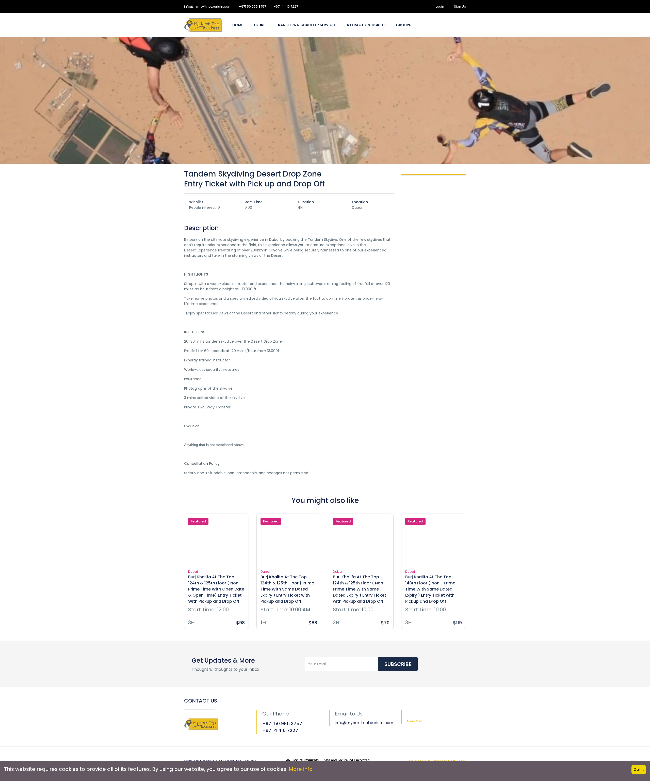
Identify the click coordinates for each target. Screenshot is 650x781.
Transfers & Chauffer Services (306, 24)
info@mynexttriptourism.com (208, 6)
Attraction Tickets (366, 24)
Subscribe (397, 664)
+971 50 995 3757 (252, 6)
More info (301, 769)
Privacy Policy (414, 721)
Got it (638, 769)
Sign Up (460, 6)
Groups (403, 24)
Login (440, 6)
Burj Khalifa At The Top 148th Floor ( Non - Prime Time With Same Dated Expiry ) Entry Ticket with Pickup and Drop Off (430, 589)
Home (237, 24)
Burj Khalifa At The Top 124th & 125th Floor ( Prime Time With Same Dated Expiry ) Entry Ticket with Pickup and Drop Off (287, 589)
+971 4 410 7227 (285, 6)
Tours (259, 24)
